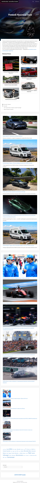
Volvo (10, 455)
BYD (13, 449)
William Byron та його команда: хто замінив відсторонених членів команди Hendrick (19, 441)
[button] (33, 1)
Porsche (13, 453)
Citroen (22, 449)
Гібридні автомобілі (33, 455)
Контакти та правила (20, 481)
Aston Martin (4, 449)
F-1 (26, 449)
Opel (7, 453)
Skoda (21, 453)
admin (23, 18)
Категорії (4, 465)
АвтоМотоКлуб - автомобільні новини (10, 1)
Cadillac (15, 449)
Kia (17, 451)
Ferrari (28, 449)
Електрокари (10, 457)
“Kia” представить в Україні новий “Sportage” (12, 107)
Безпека (24, 455)
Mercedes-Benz (27, 451)
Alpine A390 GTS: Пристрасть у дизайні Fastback (12, 136)
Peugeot (9, 453)
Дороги (6, 457)
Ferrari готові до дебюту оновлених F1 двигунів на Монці (14, 303)
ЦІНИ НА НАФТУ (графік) (20, 474)
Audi (8, 449)
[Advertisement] (20, 26)
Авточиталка (19, 455)
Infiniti (11, 451)
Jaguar (14, 451)
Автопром (13, 455)
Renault (16, 453)
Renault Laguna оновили (8, 109)
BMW (10, 449)
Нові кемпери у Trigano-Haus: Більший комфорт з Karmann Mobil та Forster (18, 245)
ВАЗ (29, 455)
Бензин (27, 455)
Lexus (19, 451)
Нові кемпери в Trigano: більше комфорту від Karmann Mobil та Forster (17, 163)
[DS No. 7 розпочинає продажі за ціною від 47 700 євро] (20, 179)
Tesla (29, 453)
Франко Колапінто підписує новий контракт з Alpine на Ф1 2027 (16, 278)
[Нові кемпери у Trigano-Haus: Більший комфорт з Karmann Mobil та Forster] (20, 233)
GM (34, 449)
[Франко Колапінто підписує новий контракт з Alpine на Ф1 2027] (20, 265)
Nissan (4, 453)
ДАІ (3, 457)
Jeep (15, 451)
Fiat (30, 449)
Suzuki (27, 453)
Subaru (24, 453)
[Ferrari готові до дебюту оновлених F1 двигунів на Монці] (20, 290)
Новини (9, 104)
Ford (33, 449)
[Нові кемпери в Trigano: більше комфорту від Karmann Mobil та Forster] (20, 150)
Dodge (24, 449)
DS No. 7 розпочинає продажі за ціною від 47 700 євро (14, 191)
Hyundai (5, 104)
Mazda (22, 451)
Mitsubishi (34, 451)
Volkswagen (6, 455)
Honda (4, 451)
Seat (19, 453)
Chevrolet (18, 449)
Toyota (33, 453)
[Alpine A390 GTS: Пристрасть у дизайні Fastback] (20, 125)
